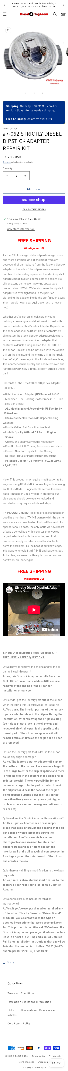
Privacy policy (56, 1056)
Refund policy (38, 1056)
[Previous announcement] (4, 5)
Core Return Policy (19, 1023)
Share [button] (10, 962)
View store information (21, 229)
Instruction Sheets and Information (29, 1001)
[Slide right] (42, 93)
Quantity (7, 168)
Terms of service (26, 1061)
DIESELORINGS (20, 1056)
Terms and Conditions (21, 993)
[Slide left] (26, 93)
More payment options (34, 208)
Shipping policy (45, 1061)
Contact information (36, 1067)
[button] (5, 14)
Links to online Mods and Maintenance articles (31, 1013)
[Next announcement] (64, 5)
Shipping (7, 162)
